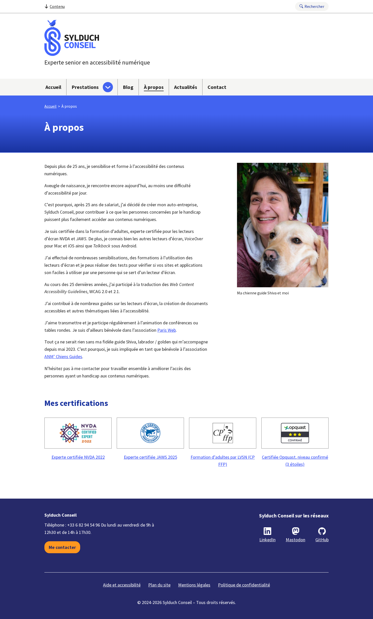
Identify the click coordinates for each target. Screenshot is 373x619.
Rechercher (314, 6)
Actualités (185, 87)
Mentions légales (194, 585)
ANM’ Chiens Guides (63, 356)
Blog (128, 87)
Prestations (85, 87)
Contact (217, 87)
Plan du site (159, 585)
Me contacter (62, 547)
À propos (154, 87)
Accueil (53, 87)
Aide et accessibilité (122, 585)
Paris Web (166, 330)
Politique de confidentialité (244, 585)
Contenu (57, 6)
